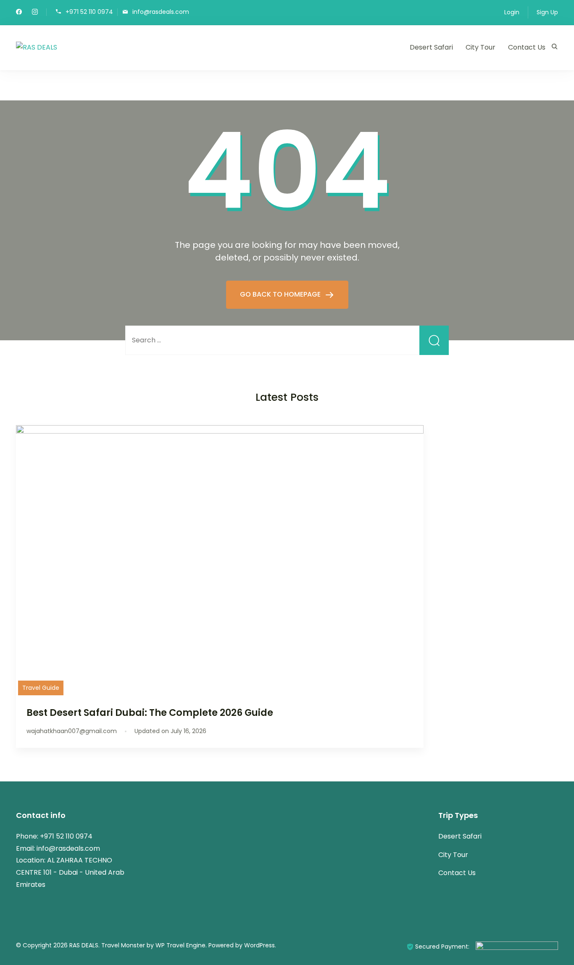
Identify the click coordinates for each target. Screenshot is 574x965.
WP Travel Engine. (181, 945)
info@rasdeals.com (160, 11)
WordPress (259, 945)
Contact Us (526, 47)
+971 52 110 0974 (89, 11)
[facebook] (19, 12)
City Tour (480, 47)
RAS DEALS (83, 945)
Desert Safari (431, 47)
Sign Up (547, 12)
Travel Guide (40, 688)
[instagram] (35, 12)
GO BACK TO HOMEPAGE (281, 294)
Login (511, 12)
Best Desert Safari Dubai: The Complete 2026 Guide (149, 712)
